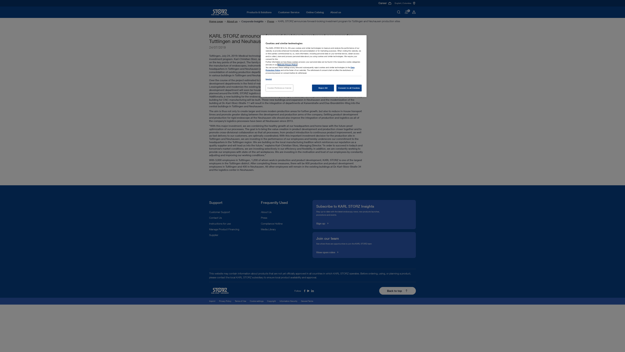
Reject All (323, 88)
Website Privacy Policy (287, 65)
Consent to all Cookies (349, 88)
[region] (314, 66)
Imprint (269, 79)
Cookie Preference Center (279, 88)
